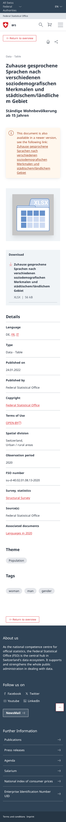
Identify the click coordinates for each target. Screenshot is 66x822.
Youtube (13, 701)
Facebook (14, 694)
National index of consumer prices (28, 781)
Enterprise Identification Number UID (27, 794)
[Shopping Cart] (49, 24)
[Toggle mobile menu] (60, 25)
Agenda (9, 760)
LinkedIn (34, 701)
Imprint (30, 816)
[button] (60, 707)
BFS (14, 25)
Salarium (10, 771)
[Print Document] (48, 42)
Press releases (14, 750)
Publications (12, 740)
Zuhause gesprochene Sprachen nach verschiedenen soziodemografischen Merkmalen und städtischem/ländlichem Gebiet (33, 159)
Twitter (34, 694)
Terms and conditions (14, 816)
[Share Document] (56, 42)
